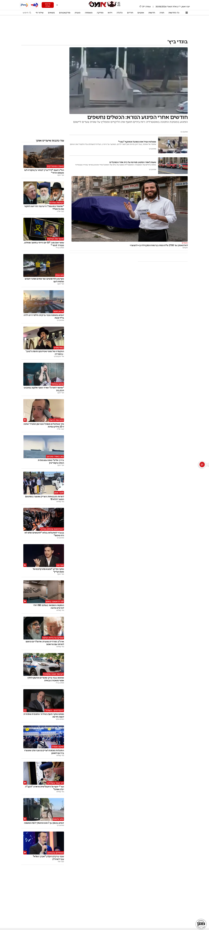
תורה (162, 12)
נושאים (51, 12)
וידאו (110, 12)
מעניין (77, 12)
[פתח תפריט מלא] (186, 12)
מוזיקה (100, 12)
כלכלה (120, 12)
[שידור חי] (34, 5)
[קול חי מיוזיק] (24, 5)
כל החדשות (173, 12)
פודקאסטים (64, 12)
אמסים (140, 12)
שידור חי (40, 12)
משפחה (88, 12)
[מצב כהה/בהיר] (57, 5)
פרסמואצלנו (47, 5)
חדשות (151, 12)
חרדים (130, 12)
